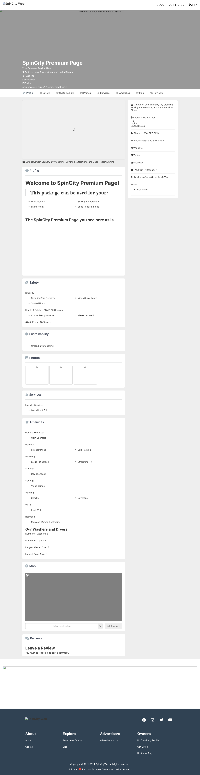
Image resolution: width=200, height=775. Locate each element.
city (194, 4)
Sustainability (66, 93)
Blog (160, 4)
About (28, 740)
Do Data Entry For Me (148, 740)
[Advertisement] (73, 247)
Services (105, 93)
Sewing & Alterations (76, 161)
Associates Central (72, 740)
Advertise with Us (109, 740)
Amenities (124, 93)
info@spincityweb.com (152, 140)
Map (141, 93)
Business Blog (144, 753)
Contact (29, 746)
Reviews (158, 93)
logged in (43, 652)
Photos (87, 93)
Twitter (28, 83)
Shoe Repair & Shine (103, 161)
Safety (46, 93)
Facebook (30, 79)
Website (30, 75)
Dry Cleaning (58, 161)
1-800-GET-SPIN (150, 133)
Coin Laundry (43, 161)
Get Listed (176, 4)
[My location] (100, 626)
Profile (29, 93)
